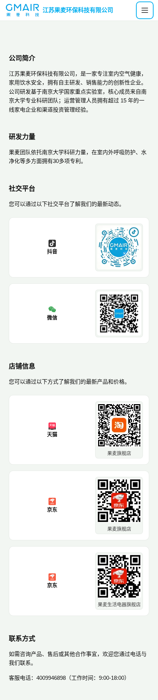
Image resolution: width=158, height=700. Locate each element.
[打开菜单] (144, 10)
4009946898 (51, 678)
